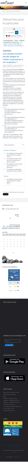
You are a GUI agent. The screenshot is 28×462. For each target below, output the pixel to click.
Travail (16, 40)
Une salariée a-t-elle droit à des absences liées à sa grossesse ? (14, 165)
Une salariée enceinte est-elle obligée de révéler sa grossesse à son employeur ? (13, 43)
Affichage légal (14, 446)
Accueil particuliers (8, 40)
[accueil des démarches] (14, 29)
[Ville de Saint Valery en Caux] (7, 3)
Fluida (13, 457)
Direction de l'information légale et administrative (14, 192)
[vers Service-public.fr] (14, 36)
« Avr (13, 252)
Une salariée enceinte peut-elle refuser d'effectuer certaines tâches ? (14, 155)
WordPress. (19, 457)
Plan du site (19, 444)
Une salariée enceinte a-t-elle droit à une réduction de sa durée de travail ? (14, 160)
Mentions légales (7, 444)
